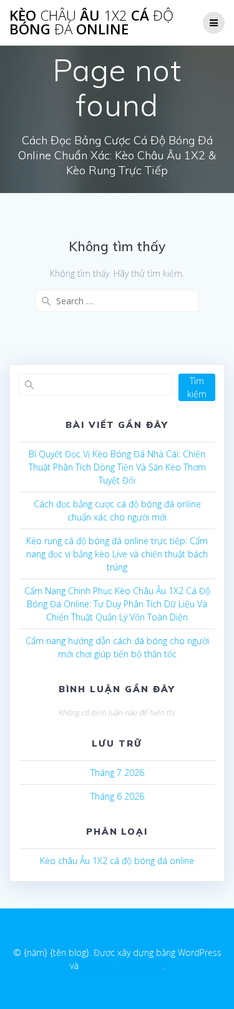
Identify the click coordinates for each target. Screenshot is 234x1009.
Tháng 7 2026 (117, 772)
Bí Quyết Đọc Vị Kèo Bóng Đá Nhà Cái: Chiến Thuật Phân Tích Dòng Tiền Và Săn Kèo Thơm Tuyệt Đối (117, 467)
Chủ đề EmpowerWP (122, 966)
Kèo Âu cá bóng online (91, 23)
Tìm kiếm (197, 387)
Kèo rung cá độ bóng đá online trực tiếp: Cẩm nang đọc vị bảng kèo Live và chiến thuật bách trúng (117, 554)
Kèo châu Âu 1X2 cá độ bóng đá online (117, 861)
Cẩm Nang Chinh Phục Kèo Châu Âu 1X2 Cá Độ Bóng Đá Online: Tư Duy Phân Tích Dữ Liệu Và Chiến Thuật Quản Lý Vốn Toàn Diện (117, 604)
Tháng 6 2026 (117, 796)
